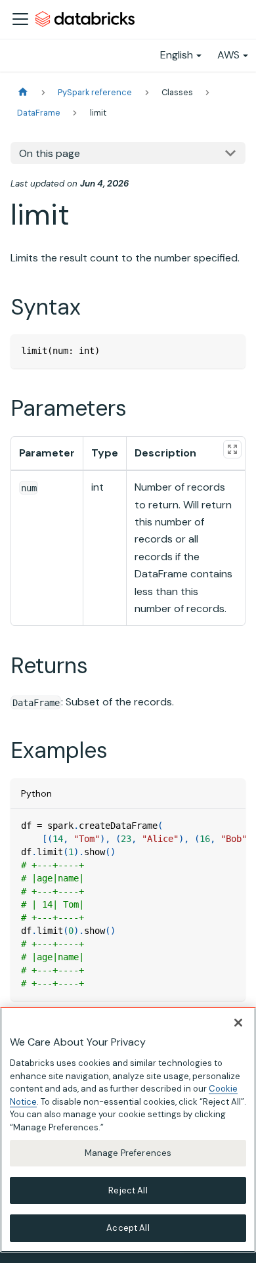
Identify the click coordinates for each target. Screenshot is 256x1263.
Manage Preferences (128, 1153)
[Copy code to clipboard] (229, 350)
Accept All (127, 1227)
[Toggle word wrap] (205, 825)
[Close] (238, 1022)
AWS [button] (228, 55)
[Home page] (23, 92)
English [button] (176, 55)
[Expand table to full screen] (232, 449)
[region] (128, 1129)
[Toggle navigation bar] (20, 19)
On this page (49, 153)
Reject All (127, 1190)
